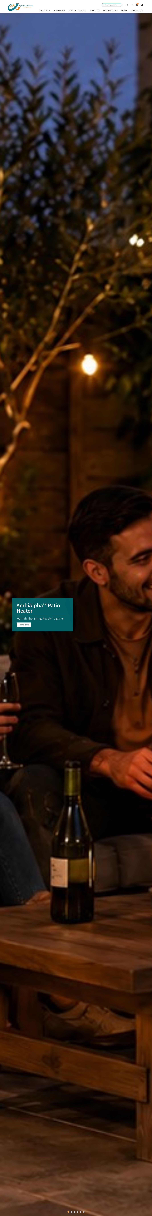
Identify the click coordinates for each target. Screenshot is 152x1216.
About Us (94, 10)
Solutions (59, 10)
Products (44, 10)
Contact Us (137, 10)
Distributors (110, 10)
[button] (68, 1212)
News (124, 10)
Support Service (77, 10)
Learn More (24, 633)
